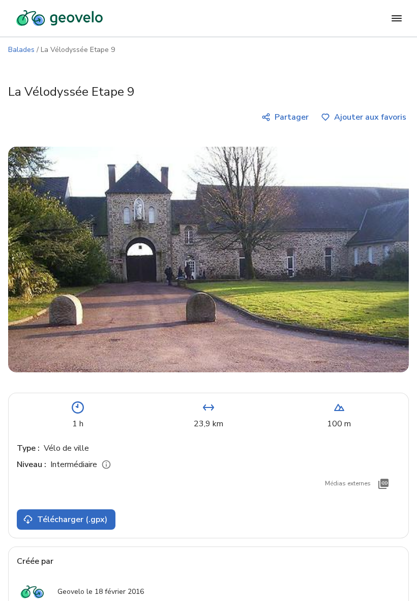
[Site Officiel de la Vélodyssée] (383, 484)
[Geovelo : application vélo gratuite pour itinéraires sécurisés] (59, 18)
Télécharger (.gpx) (72, 519)
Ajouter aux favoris (370, 117)
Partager (292, 117)
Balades (21, 49)
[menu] (396, 18)
